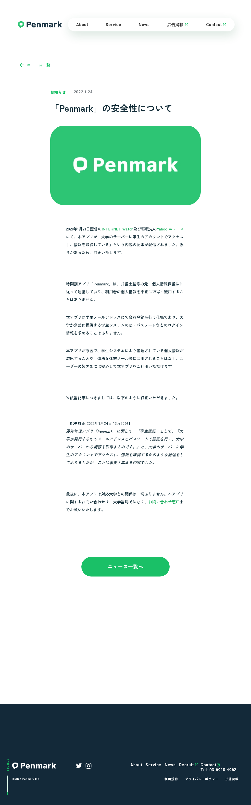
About (82, 24)
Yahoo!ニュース (170, 229)
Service (153, 765)
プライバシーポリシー (201, 778)
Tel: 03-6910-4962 (218, 769)
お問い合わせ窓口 (164, 502)
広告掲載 (175, 24)
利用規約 (171, 778)
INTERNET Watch (117, 229)
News (144, 24)
